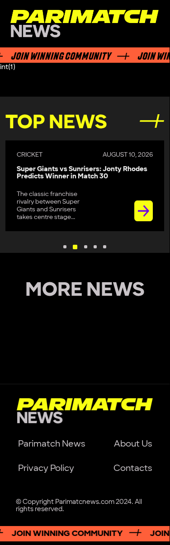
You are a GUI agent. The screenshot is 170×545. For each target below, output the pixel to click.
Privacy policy (46, 468)
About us (133, 443)
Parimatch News (51, 443)
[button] (64, 246)
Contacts (132, 468)
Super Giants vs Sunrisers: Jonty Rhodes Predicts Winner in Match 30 (82, 173)
